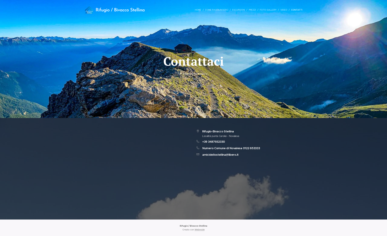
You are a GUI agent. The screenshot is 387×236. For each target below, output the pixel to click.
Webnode (200, 229)
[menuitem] (199, 10)
